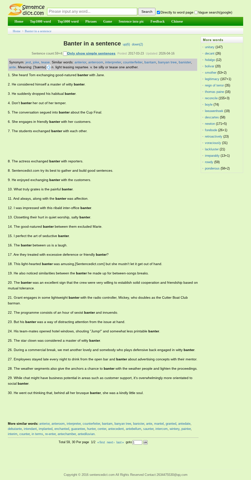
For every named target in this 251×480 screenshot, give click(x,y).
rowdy (209, 162)
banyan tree (167, 62)
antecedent (116, 429)
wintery (174, 429)
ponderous (212, 168)
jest (28, 62)
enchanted (61, 429)
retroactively (213, 136)
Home (17, 31)
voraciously (213, 143)
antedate (184, 423)
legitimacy (212, 79)
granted (171, 423)
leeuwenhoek (214, 111)
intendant (30, 429)
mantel (159, 423)
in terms (37, 434)
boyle (209, 104)
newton (210, 124)
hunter (91, 429)
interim (12, 434)
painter (186, 429)
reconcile (211, 98)
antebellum (133, 429)
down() (137, 44)
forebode (211, 130)
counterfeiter (132, 62)
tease (45, 62)
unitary (209, 47)
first (101, 442)
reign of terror (214, 85)
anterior (80, 62)
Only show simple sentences (91, 53)
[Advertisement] (97, 146)
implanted (45, 429)
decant (209, 53)
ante (12, 67)
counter (24, 434)
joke (36, 62)
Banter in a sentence (38, 31)
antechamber (67, 434)
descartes (212, 117)
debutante (15, 429)
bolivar (209, 66)
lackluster (212, 149)
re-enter (50, 434)
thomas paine (214, 92)
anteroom (95, 62)
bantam (150, 62)
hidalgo (210, 60)
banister (185, 62)
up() (126, 44)
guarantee (78, 429)
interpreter (113, 62)
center (102, 429)
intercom (161, 429)
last (120, 442)
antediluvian (86, 434)
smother (210, 72)
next (110, 442)
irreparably (212, 155)
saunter (148, 429)
